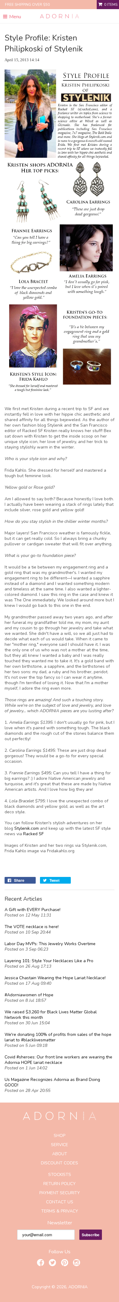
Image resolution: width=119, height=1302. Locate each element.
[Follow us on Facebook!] (41, 1263)
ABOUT (59, 1154)
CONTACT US (59, 1202)
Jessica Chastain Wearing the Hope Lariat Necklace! (55, 978)
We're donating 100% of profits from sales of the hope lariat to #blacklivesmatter (58, 1037)
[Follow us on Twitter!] (53, 1263)
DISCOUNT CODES (59, 1163)
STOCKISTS (59, 1174)
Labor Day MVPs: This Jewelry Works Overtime (50, 944)
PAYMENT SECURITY (59, 1193)
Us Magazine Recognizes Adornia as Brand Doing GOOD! (52, 1082)
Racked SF (33, 834)
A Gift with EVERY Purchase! (32, 910)
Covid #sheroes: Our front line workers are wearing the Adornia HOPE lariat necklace (58, 1059)
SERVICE (59, 1145)
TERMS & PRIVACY (59, 1211)
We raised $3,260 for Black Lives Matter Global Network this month (51, 1014)
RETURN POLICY (59, 1184)
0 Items (110, 4)
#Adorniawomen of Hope (29, 995)
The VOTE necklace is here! (32, 927)
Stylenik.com (27, 828)
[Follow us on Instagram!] (77, 1263)
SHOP (59, 1135)
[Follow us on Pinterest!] (65, 1263)
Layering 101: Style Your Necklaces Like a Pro (49, 961)
